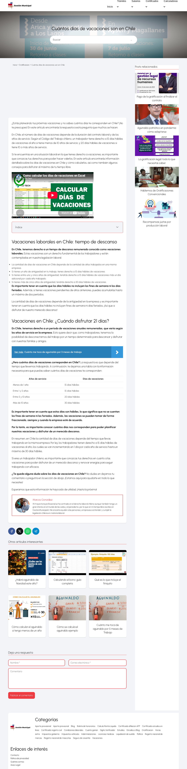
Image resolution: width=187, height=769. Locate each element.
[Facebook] (11, 531)
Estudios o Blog (133, 730)
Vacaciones (97, 738)
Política (140, 734)
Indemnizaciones (88, 734)
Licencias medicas (106, 734)
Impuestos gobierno (50, 734)
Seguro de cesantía (81, 738)
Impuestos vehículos (70, 734)
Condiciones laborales (73, 730)
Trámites (121, 1)
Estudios (120, 730)
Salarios (136, 1)
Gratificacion (147, 730)
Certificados (152, 1)
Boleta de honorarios (86, 726)
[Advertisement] (67, 94)
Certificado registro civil (51, 730)
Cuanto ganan (91, 730)
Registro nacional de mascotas (57, 738)
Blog (73, 726)
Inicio (110, 7)
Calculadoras (171, 1)
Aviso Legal (15, 765)
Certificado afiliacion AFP (129, 726)
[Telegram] (35, 531)
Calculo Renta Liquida (106, 726)
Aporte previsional (43, 726)
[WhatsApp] (27, 531)
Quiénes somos (17, 762)
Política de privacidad (20, 758)
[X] (19, 531)
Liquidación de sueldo (125, 734)
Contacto (15, 755)
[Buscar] (131, 38)
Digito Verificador (107, 730)
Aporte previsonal (61, 726)
